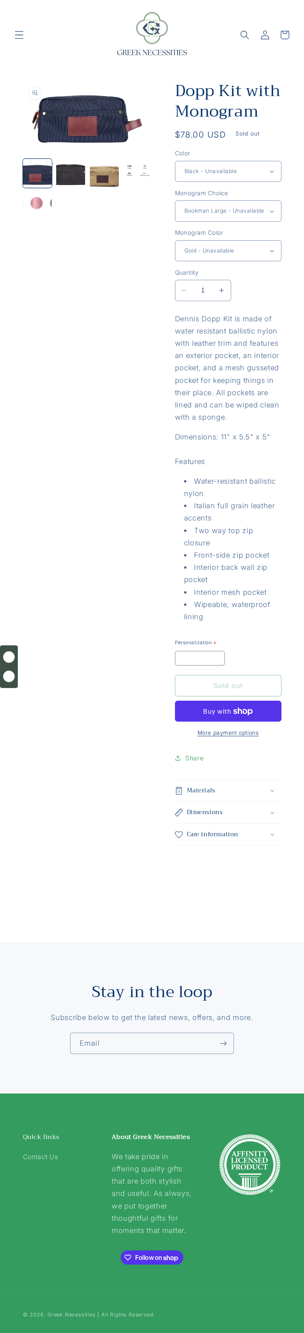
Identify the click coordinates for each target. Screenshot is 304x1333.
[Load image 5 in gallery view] (37, 206)
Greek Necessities (72, 1315)
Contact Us (40, 1157)
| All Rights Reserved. (126, 1315)
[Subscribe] (223, 1043)
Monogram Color (199, 232)
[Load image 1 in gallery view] (37, 173)
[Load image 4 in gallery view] (137, 173)
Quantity (187, 272)
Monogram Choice (201, 193)
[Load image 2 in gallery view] (70, 173)
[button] (19, 35)
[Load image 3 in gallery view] (104, 173)
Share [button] (194, 758)
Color (182, 153)
